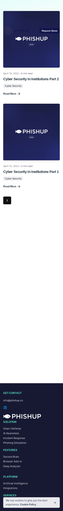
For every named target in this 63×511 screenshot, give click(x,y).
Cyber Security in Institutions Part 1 (31, 172)
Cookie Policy (28, 504)
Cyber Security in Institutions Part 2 (31, 79)
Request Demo (50, 30)
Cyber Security (13, 85)
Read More (9, 93)
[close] (55, 502)
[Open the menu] (7, 30)
